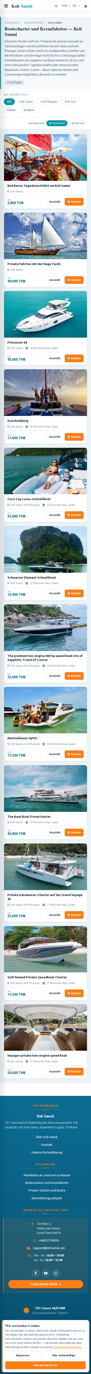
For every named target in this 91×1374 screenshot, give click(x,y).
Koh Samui (26, 101)
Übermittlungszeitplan (47, 1198)
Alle (9, 101)
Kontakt (46, 1145)
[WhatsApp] (56, 1273)
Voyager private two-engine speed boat (37, 1055)
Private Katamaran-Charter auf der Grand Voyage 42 (45, 897)
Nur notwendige (63, 1355)
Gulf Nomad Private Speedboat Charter (37, 977)
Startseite (12, 23)
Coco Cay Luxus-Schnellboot (29, 499)
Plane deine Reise (44, 1284)
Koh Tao (70, 101)
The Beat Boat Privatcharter (29, 816)
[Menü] (6, 6)
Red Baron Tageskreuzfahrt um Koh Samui (38, 185)
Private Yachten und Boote (46, 1190)
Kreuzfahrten (33, 23)
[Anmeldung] (86, 6)
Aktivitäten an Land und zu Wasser (46, 1175)
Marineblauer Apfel (22, 738)
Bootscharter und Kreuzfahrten (47, 1182)
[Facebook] (36, 1273)
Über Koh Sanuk (47, 1137)
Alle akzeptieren (45, 1365)
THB (64, 5)
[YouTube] (46, 1273)
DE (74, 5)
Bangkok (29, 109)
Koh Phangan (49, 101)
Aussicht (55, 201)
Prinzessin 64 (17, 342)
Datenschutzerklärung (46, 1152)
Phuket (11, 109)
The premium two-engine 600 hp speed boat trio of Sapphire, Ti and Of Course (45, 658)
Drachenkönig (17, 420)
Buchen (76, 201)
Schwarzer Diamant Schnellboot (31, 577)
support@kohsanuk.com (49, 1248)
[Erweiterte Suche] (56, 5)
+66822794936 (49, 1240)
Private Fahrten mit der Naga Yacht (34, 264)
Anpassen (23, 1355)
